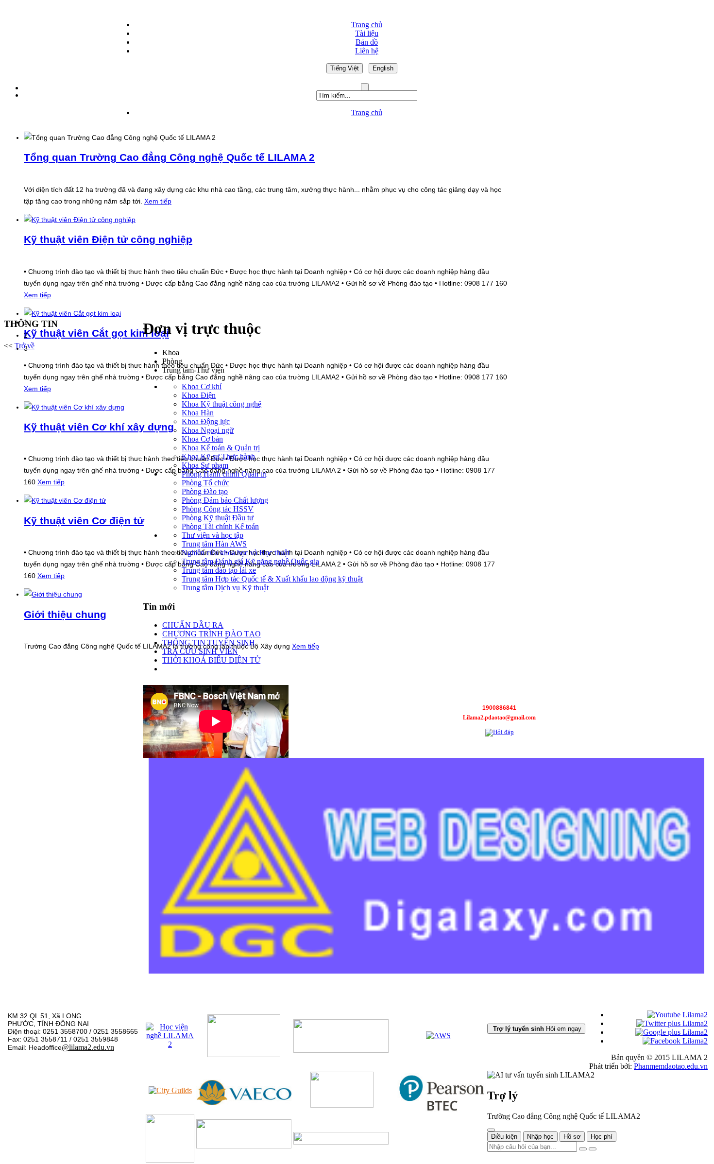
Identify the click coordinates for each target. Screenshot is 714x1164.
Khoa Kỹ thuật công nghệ (221, 404)
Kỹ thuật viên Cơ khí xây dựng (99, 426)
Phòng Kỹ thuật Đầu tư (218, 518)
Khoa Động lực (206, 421)
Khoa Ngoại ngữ (208, 430)
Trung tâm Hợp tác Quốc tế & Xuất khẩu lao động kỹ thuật (272, 579)
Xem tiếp (157, 201)
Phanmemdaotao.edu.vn (671, 1066)
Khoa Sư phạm (205, 465)
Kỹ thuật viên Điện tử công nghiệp (108, 239)
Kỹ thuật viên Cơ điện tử (84, 520)
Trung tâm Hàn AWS (214, 544)
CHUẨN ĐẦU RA (192, 625)
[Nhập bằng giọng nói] (583, 1148)
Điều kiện (504, 1136)
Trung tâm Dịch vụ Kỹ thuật (225, 587)
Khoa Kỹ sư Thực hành (218, 456)
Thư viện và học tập (212, 535)
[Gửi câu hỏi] (592, 1148)
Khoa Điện (199, 395)
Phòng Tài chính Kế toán (220, 526)
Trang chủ (366, 24)
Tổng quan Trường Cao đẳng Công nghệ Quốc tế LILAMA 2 (169, 157)
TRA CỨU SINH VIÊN (200, 651)
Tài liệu (366, 33)
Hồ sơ (572, 1136)
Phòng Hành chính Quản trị (224, 474)
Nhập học (540, 1136)
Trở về (24, 346)
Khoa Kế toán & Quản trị (221, 448)
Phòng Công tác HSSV (218, 509)
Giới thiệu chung (65, 614)
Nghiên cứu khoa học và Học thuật (235, 552)
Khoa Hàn (198, 413)
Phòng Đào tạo (205, 491)
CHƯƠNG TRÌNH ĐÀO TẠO (211, 634)
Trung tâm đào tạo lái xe (219, 570)
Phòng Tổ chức (205, 483)
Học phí (601, 1136)
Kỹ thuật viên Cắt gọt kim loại (96, 333)
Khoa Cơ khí (201, 386)
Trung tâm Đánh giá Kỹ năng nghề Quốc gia (250, 561)
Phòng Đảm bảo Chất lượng (225, 500)
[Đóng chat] (491, 1130)
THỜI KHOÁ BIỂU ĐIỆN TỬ (211, 660)
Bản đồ (367, 42)
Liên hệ (366, 51)
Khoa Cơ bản (202, 439)
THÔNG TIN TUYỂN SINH (208, 642)
